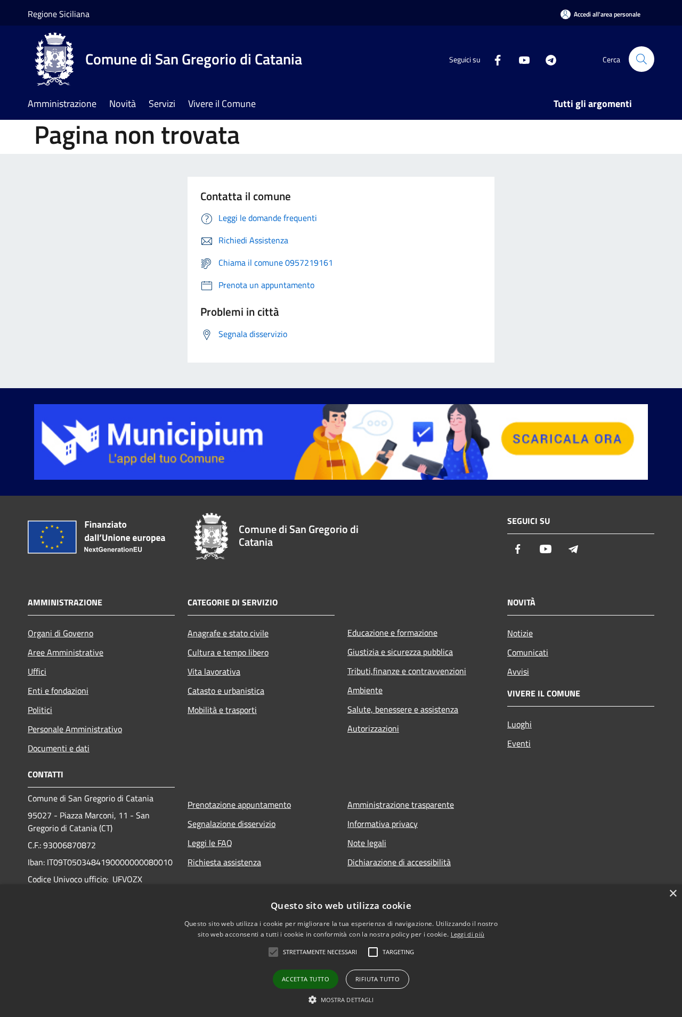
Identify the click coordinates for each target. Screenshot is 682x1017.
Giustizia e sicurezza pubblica (400, 651)
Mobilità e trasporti (222, 709)
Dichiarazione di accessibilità (399, 862)
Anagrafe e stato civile (228, 633)
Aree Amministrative (65, 652)
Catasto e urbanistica (226, 690)
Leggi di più (468, 934)
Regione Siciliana (59, 13)
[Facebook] (493, 59)
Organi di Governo (60, 633)
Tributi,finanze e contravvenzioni (406, 671)
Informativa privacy (382, 823)
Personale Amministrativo (75, 729)
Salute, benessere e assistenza (402, 709)
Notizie (520, 633)
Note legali (366, 842)
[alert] (341, 950)
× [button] (673, 894)
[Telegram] (546, 59)
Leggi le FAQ (210, 842)
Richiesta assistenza (224, 862)
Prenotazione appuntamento (239, 804)
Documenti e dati (59, 748)
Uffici (37, 671)
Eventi (519, 743)
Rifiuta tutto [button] (377, 979)
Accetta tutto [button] (305, 979)
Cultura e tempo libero (228, 652)
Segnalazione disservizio (231, 823)
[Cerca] (641, 59)
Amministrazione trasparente (400, 804)
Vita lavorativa (214, 671)
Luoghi (519, 724)
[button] (341, 999)
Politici (40, 709)
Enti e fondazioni (58, 690)
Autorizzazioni (373, 728)
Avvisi (518, 671)
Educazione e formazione (392, 632)
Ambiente (365, 690)
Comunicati (527, 652)
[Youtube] (520, 59)
